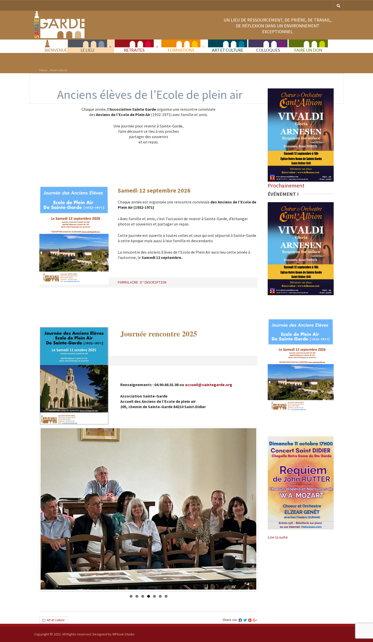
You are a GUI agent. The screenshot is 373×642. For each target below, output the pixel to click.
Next (251, 509)
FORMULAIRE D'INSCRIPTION (143, 283)
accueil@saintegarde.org (208, 384)
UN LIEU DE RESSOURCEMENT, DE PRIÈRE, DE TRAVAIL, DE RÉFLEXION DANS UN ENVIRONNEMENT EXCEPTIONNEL (277, 25)
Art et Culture (58, 70)
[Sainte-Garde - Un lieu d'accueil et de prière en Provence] (59, 37)
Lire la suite (278, 537)
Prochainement (286, 185)
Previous (45, 509)
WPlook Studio (123, 634)
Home (43, 70)
